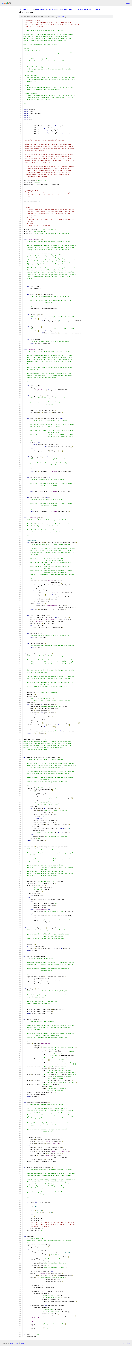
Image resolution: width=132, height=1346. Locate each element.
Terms (22, 1343)
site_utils (98, 9)
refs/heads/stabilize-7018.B (80, 9)
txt (124, 1343)
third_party (53, 9)
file (58, 17)
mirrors (26, 9)
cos (20, 9)
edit (63, 17)
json (128, 1343)
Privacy (17, 1343)
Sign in (128, 3)
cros (33, 9)
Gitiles (12, 1343)
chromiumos (41, 9)
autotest (63, 9)
